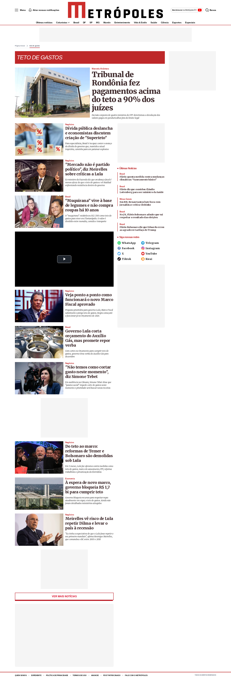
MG (97, 22)
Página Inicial (20, 46)
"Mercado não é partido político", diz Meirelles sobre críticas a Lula (87, 169)
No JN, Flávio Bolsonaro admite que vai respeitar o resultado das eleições (141, 216)
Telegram (152, 242)
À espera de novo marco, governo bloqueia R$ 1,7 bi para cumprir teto (88, 487)
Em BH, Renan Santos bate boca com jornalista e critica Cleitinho (140, 203)
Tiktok (126, 259)
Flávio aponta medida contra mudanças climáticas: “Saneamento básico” (142, 178)
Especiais (190, 22)
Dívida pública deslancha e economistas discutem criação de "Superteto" (89, 133)
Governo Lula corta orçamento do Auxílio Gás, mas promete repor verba (87, 338)
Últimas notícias (44, 22)
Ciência (165, 22)
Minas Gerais (126, 199)
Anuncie (95, 675)
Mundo (107, 22)
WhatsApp (129, 242)
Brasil (76, 22)
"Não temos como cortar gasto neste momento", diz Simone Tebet (88, 372)
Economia (70, 478)
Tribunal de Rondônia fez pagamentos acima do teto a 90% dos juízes (126, 91)
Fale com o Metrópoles (136, 675)
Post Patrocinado (112, 675)
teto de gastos (35, 46)
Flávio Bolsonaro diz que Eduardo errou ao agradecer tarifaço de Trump (142, 228)
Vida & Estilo (140, 22)
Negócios (69, 124)
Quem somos (21, 675)
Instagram (153, 248)
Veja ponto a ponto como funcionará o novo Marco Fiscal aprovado (89, 299)
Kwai (149, 259)
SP (91, 22)
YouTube (151, 253)
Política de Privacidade (57, 675)
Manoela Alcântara (100, 69)
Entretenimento (122, 22)
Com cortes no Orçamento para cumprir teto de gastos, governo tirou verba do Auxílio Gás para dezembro (87, 354)
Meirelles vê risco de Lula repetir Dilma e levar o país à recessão (89, 523)
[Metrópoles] (115, 10)
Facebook (128, 248)
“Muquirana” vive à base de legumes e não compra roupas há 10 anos (89, 205)
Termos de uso (79, 675)
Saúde (154, 22)
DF (84, 22)
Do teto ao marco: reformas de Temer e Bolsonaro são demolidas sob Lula (89, 453)
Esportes (176, 22)
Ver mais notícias (64, 596)
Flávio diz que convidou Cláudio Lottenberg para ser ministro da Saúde (142, 191)
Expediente (36, 675)
